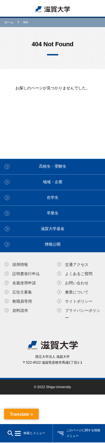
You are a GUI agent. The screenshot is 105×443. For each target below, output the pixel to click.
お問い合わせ (76, 283)
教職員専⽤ (22, 301)
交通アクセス (76, 264)
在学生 (53, 197)
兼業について (76, 292)
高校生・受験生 (52, 166)
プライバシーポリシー (82, 314)
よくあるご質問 (78, 273)
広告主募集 (22, 292)
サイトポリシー (78, 301)
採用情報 (20, 264)
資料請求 (20, 310)
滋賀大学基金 (52, 228)
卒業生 (53, 213)
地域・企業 (52, 182)
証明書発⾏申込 (26, 273)
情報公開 (52, 244)
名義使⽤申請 (24, 283)
